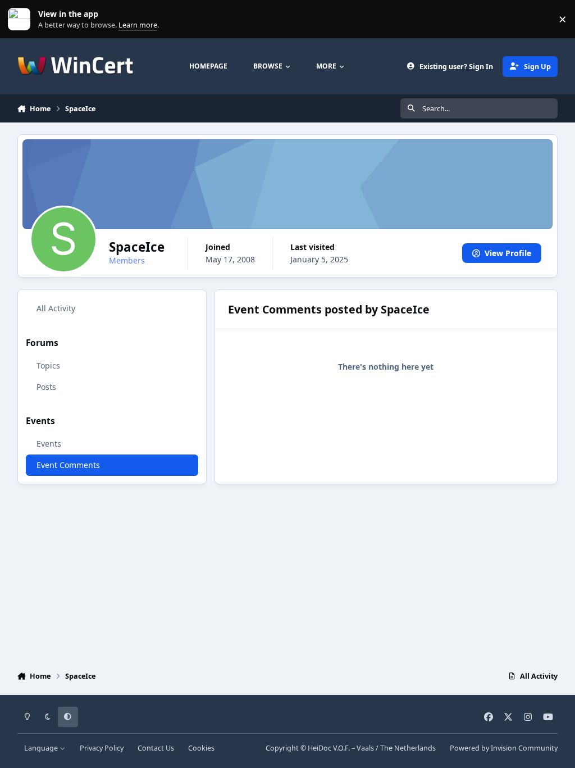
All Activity (55, 308)
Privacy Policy (102, 748)
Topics (48, 365)
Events (48, 443)
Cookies (201, 748)
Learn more (21, 19)
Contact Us (156, 748)
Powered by (504, 748)
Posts (46, 386)
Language (42, 748)
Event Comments (68, 465)
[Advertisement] (287, 574)
